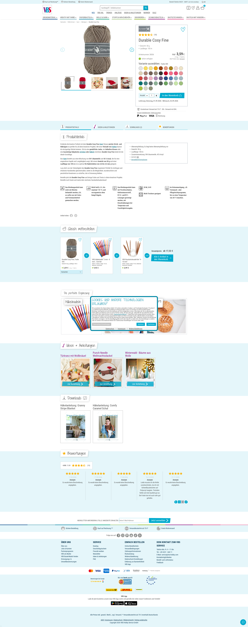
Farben (114, 147)
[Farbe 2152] (181, 83)
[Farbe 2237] (161, 73)
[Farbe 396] (156, 78)
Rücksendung (129, 554)
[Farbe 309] (151, 68)
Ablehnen (141, 324)
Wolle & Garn (71, 22)
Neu (93, 13)
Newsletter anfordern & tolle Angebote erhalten (97, 520)
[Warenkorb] (202, 7)
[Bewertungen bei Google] (97, 580)
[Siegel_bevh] (125, 582)
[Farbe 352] (141, 88)
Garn (78, 22)
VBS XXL (100, 13)
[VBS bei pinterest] (127, 535)
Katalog (95, 546)
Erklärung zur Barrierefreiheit (134, 562)
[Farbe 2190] (141, 78)
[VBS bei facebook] (118, 535)
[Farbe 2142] (141, 83)
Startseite (63, 22)
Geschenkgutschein (99, 549)
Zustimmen (151, 324)
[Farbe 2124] (176, 78)
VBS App (128, 564)
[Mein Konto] (197, 7)
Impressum (121, 329)
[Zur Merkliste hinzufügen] (183, 29)
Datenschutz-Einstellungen (134, 559)
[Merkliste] (193, 7)
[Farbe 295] (171, 78)
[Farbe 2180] (146, 68)
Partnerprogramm (67, 551)
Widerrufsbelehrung (131, 556)
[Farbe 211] (166, 68)
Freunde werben (98, 551)
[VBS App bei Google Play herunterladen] (117, 603)
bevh (125, 578)
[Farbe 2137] (156, 83)
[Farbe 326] (146, 88)
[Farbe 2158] (176, 83)
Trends (109, 13)
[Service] (188, 7)
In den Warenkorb (170, 95)
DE (205, 2)
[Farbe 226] (181, 73)
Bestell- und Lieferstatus (165, 560)
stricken (83, 152)
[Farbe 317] (166, 73)
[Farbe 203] (151, 78)
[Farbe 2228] (171, 83)
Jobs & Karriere (66, 549)
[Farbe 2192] (176, 68)
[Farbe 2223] (146, 73)
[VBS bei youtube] (131, 535)
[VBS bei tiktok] (135, 535)
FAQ (94, 559)
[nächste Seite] (186, 502)
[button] (62, 50)
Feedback (160, 562)
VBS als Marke (66, 554)
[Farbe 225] (146, 78)
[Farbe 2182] (171, 68)
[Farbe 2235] (151, 83)
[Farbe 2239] (161, 68)
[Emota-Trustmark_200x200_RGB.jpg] (151, 580)
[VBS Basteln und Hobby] (47, 9)
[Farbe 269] (161, 78)
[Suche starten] (145, 7)
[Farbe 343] (156, 73)
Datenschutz (110, 329)
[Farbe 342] (151, 73)
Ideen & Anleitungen (132, 13)
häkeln (92, 152)
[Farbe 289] (181, 78)
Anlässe (118, 13)
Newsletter (96, 554)
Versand (182, 59)
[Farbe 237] (171, 73)
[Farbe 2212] (141, 73)
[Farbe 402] (151, 88)
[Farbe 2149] (166, 83)
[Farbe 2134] (146, 83)
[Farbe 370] (166, 78)
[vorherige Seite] (175, 502)
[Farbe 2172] (181, 68)
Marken (147, 13)
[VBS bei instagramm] (123, 535)
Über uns (64, 546)
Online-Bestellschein (132, 546)
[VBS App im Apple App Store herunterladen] (130, 603)
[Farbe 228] (176, 73)
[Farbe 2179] (156, 68)
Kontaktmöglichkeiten (164, 557)
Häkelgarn (84, 22)
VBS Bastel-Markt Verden (69, 556)
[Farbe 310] (141, 68)
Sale (154, 13)
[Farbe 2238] (161, 83)
